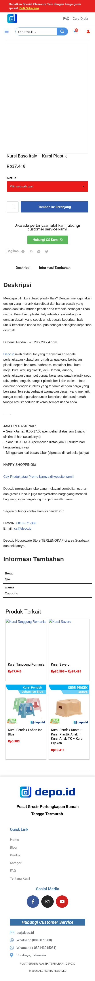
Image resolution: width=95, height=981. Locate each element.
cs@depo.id (22, 528)
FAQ (13, 871)
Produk (15, 855)
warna (11, 177)
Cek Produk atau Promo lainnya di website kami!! (38, 476)
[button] (23, 252)
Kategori (16, 863)
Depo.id (8, 354)
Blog (13, 847)
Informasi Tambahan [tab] (54, 267)
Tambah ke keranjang (54, 207)
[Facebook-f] (33, 901)
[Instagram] (47, 901)
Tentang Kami (20, 879)
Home (14, 840)
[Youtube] (62, 901)
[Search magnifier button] (62, 31)
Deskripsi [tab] (23, 267)
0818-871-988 (26, 523)
